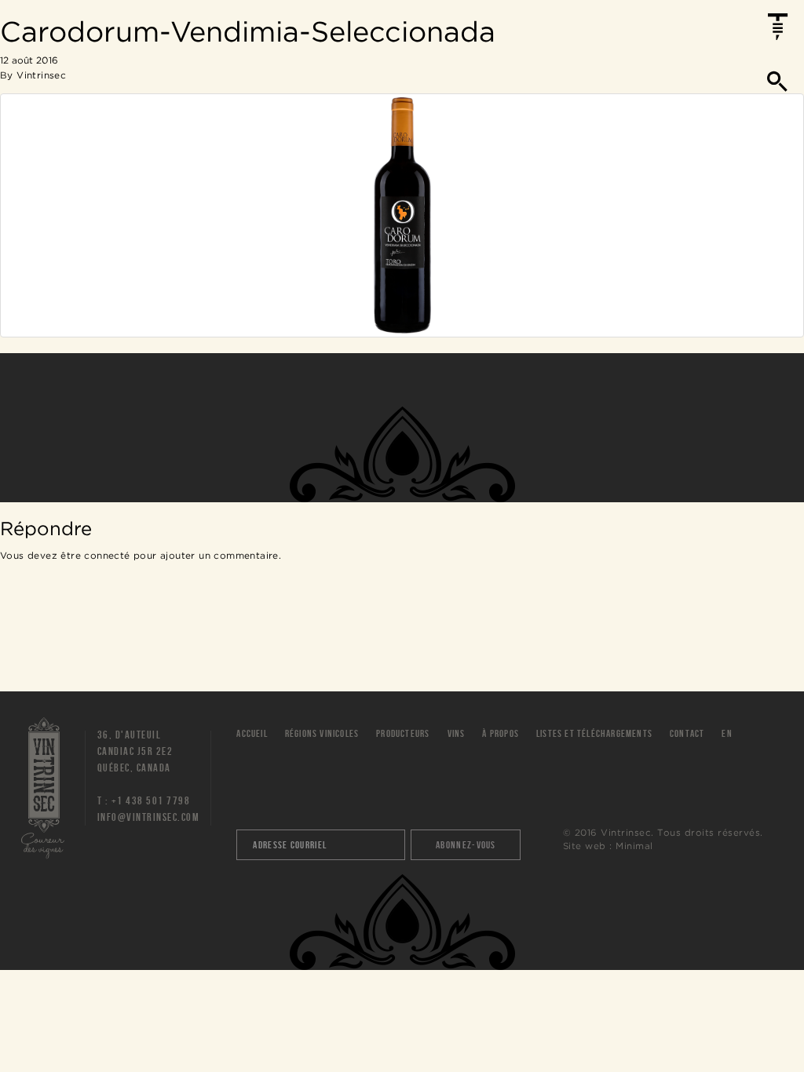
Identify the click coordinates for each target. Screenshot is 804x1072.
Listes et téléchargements (594, 733)
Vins (457, 733)
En (727, 733)
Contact (687, 733)
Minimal (634, 845)
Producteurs (402, 733)
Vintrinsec (44, 89)
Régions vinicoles (322, 733)
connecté (107, 555)
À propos (500, 733)
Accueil (251, 733)
